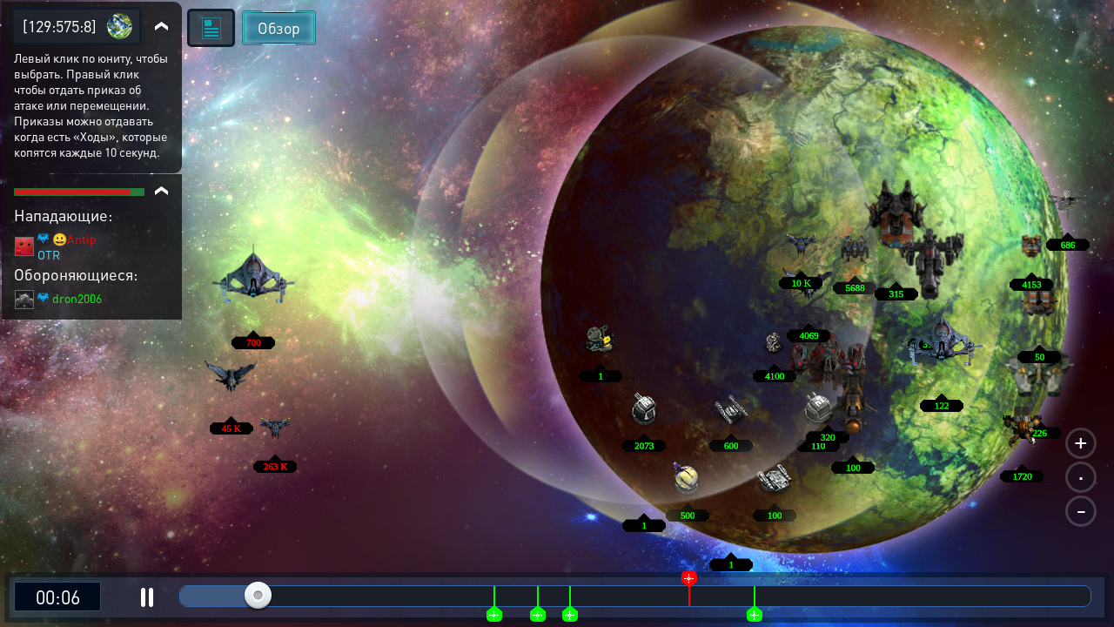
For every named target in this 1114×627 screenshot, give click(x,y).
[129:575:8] (60, 26)
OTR (48, 254)
